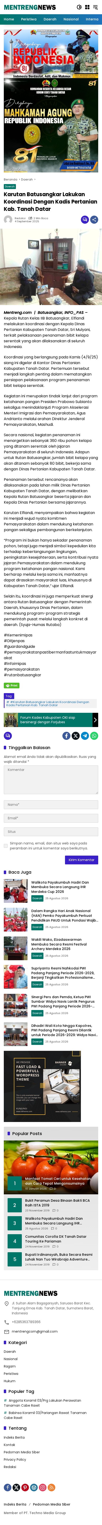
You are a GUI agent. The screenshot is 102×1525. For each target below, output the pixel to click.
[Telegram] (85, 736)
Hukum (9, 1381)
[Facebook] (66, 736)
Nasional (11, 1359)
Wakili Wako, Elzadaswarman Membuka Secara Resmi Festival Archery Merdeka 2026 (59, 944)
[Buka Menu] (87, 7)
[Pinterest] (25, 1487)
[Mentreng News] (30, 7)
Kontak (9, 1444)
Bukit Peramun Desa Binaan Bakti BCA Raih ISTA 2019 (57, 1203)
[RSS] (51, 1487)
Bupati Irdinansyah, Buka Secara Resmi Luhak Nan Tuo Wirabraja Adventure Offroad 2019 (58, 1257)
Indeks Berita (14, 1437)
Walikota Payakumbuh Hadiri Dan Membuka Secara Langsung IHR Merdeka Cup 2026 (60, 887)
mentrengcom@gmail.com (35, 1331)
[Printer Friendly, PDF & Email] (11, 685)
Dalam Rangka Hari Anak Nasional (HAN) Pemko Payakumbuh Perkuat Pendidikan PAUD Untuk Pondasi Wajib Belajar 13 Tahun (63, 918)
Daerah (10, 186)
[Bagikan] (94, 220)
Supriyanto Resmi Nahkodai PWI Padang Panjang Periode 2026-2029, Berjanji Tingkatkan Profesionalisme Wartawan (62, 975)
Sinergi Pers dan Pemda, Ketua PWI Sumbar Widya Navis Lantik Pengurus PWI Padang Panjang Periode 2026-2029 (63, 1004)
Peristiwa (11, 1373)
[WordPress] (34, 1487)
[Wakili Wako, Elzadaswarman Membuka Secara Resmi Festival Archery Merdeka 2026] (16, 948)
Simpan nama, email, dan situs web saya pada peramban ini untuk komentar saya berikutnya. (49, 846)
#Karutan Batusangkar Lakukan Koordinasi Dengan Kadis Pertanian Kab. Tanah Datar (47, 703)
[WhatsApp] (94, 736)
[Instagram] (42, 1487)
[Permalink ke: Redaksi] (9, 219)
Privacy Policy (15, 1459)
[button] (79, 7)
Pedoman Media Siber (22, 1452)
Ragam (10, 1366)
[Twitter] (76, 736)
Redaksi (20, 218)
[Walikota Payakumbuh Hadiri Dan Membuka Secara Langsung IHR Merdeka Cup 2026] (16, 891)
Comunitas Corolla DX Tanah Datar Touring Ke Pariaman (56, 1239)
